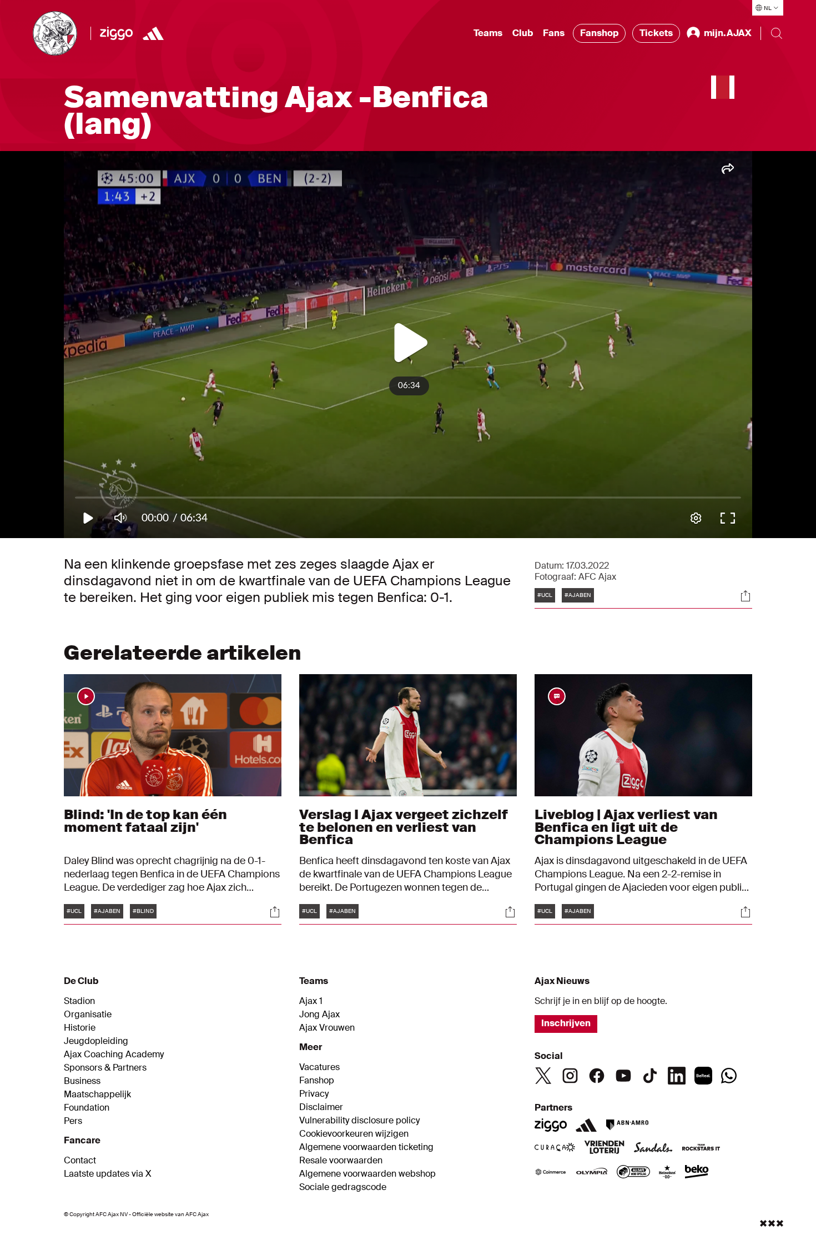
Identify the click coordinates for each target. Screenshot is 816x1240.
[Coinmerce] (551, 1173)
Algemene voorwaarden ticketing (366, 1147)
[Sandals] (653, 1148)
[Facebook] (597, 1076)
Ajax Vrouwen (327, 1027)
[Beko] (697, 1173)
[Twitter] (543, 1076)
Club (522, 33)
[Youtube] (623, 1076)
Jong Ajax (319, 1014)
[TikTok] (650, 1076)
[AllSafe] (633, 1173)
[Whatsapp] (729, 1076)
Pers (73, 1121)
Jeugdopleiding (96, 1041)
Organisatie (88, 1014)
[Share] (745, 596)
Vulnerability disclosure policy (359, 1120)
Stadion (79, 1001)
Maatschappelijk (97, 1094)
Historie (79, 1027)
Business (82, 1081)
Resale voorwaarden (340, 1160)
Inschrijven (566, 1023)
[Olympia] (592, 1173)
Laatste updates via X (108, 1173)
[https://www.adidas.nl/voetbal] (153, 33)
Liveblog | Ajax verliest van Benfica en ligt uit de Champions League (626, 826)
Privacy (314, 1094)
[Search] (776, 33)
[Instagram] (570, 1076)
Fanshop (599, 33)
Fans (554, 33)
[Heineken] (667, 1173)
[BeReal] (703, 1076)
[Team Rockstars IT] (701, 1148)
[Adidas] (586, 1125)
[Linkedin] (677, 1076)
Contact (80, 1160)
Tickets (656, 33)
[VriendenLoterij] (604, 1148)
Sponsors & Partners (105, 1067)
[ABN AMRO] (627, 1125)
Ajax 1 (311, 1001)
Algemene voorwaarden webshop (367, 1173)
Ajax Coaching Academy (114, 1054)
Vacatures (319, 1067)
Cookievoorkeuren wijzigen (354, 1134)
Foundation (86, 1107)
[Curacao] (555, 1148)
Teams (488, 33)
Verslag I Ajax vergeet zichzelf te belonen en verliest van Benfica (403, 826)
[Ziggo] (116, 33)
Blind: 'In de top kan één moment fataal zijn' (145, 820)
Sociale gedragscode (342, 1187)
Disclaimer (321, 1107)
